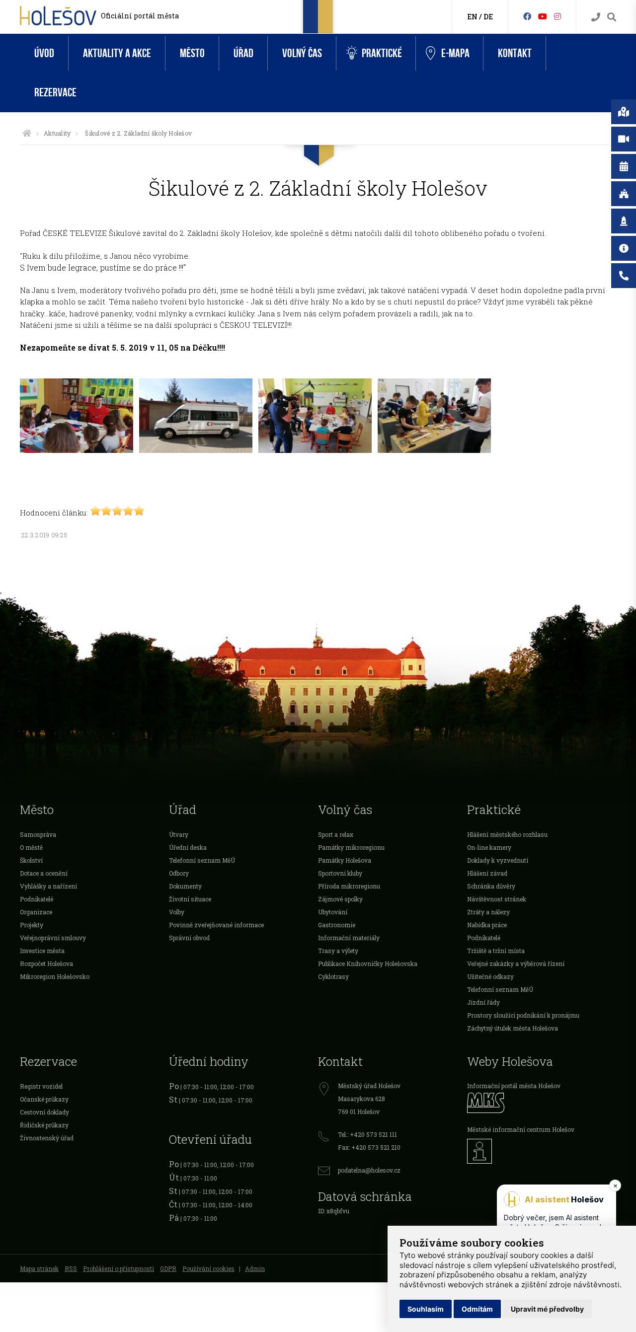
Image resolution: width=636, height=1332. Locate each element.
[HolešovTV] (543, 16)
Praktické (382, 53)
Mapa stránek (39, 1268)
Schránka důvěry (491, 886)
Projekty (31, 925)
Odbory (179, 873)
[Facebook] (527, 16)
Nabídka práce (487, 925)
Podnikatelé (36, 899)
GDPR (168, 1268)
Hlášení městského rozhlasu (507, 834)
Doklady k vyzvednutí (497, 860)
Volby (176, 912)
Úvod (44, 53)
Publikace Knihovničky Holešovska (367, 963)
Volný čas (302, 53)
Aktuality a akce (117, 53)
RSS (71, 1268)
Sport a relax (335, 834)
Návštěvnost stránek (496, 899)
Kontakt (515, 53)
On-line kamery (489, 847)
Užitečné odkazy (490, 976)
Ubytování (332, 912)
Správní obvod (189, 938)
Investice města (42, 951)
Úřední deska (188, 847)
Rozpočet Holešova (46, 963)
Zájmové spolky (340, 899)
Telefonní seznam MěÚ (202, 860)
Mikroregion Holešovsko (54, 976)
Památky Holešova (344, 860)
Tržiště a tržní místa (496, 951)
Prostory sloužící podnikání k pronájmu (523, 1015)
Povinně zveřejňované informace (216, 925)
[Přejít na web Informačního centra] (541, 1151)
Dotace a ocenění (44, 873)
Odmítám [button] (477, 1309)
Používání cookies (208, 1268)
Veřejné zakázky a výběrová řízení (515, 963)
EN (472, 16)
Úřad (243, 53)
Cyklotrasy (333, 976)
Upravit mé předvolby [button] (547, 1309)
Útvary (178, 834)
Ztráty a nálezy (488, 912)
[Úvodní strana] (26, 133)
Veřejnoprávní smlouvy (53, 938)
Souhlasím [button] (425, 1309)
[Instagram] (557, 16)
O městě (31, 847)
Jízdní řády (483, 1002)
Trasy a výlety (338, 951)
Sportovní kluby (340, 873)
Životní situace (190, 899)
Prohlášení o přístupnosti (118, 1268)
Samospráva (38, 834)
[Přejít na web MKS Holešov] (541, 1103)
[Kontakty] (595, 17)
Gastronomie (336, 925)
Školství (31, 860)
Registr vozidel (41, 1086)
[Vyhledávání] (611, 17)
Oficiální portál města (140, 15)
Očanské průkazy (44, 1099)
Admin (255, 1268)
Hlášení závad (487, 873)
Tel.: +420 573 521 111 (367, 1134)
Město (192, 53)
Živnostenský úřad (47, 1138)
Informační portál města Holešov (513, 1086)
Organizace (36, 912)
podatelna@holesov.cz (369, 1170)
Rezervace (55, 92)
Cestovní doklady (44, 1112)
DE (488, 16)
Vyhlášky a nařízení (48, 886)
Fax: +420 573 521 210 (369, 1147)
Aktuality (57, 133)
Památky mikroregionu (351, 847)
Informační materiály (349, 938)
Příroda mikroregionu (349, 886)
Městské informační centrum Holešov (520, 1129)
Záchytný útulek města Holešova (512, 1028)
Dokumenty (185, 886)
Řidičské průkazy (44, 1125)
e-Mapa (455, 53)
